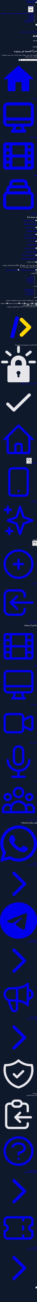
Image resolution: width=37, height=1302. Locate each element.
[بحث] (36, 25)
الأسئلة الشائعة (29, 20)
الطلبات (31, 15)
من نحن (31, 283)
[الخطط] (18, 538)
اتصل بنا (31, 292)
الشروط (28, 383)
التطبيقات (30, 16)
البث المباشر (29, 279)
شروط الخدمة (29, 294)
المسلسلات (30, 278)
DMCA (23, 383)
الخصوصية (34, 383)
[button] (18, 1094)
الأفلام (31, 276)
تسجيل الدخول (32, 32)
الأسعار (31, 18)
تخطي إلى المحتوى (31, 1)
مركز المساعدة (28, 21)
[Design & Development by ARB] (18, 343)
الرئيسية (30, 5)
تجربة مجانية (24, 32)
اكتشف (31, 7)
